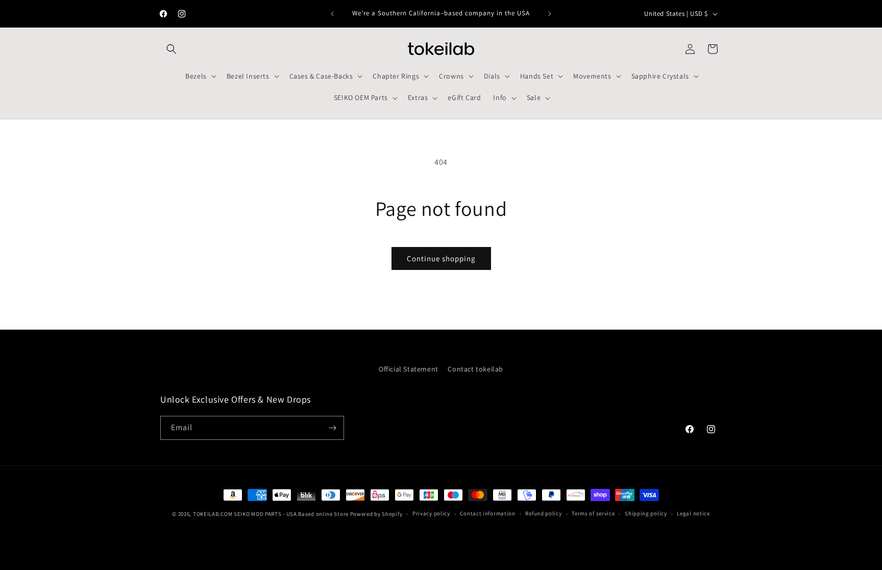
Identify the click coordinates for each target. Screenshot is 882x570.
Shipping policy (646, 513)
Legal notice (693, 513)
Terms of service (593, 513)
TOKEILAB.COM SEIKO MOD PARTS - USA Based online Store (271, 513)
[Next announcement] (549, 13)
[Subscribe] (332, 428)
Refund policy (543, 513)
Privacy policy (431, 513)
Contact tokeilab (475, 369)
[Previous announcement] (332, 13)
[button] (171, 49)
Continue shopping (441, 258)
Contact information (487, 513)
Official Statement (408, 369)
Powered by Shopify (376, 513)
